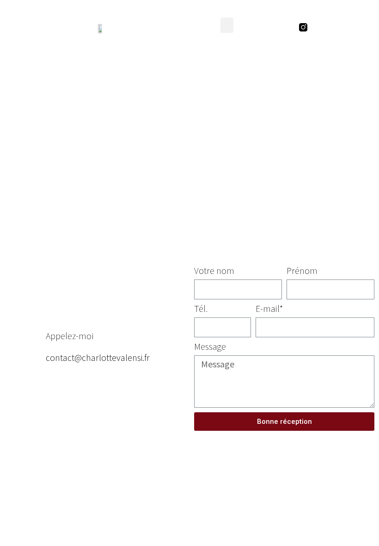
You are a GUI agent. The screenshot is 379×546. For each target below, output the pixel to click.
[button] (226, 25)
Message (210, 347)
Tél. (201, 309)
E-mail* (269, 309)
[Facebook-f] (321, 27)
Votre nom (214, 271)
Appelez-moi (70, 335)
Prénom (302, 271)
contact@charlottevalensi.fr (98, 357)
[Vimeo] (356, 27)
